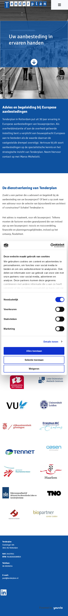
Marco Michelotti (30, 156)
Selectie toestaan (34, 359)
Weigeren (34, 368)
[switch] (59, 309)
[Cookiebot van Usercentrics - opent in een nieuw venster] (50, 245)
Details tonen (50, 341)
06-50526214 (7, 566)
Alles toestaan (34, 351)
